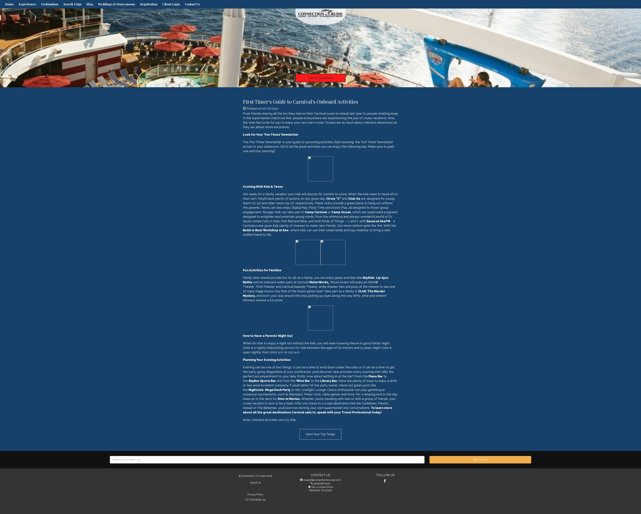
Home (9, 4)
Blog (89, 4)
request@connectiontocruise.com (322, 479)
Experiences (27, 4)
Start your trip (480, 459)
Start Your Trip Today (320, 434)
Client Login (171, 4)
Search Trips (72, 4)
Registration (148, 4)
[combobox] (267, 459)
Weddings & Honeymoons (116, 4)
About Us (255, 482)
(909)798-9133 (322, 483)
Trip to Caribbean (320, 78)
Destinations (49, 4)
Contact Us (192, 4)
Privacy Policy (255, 494)
